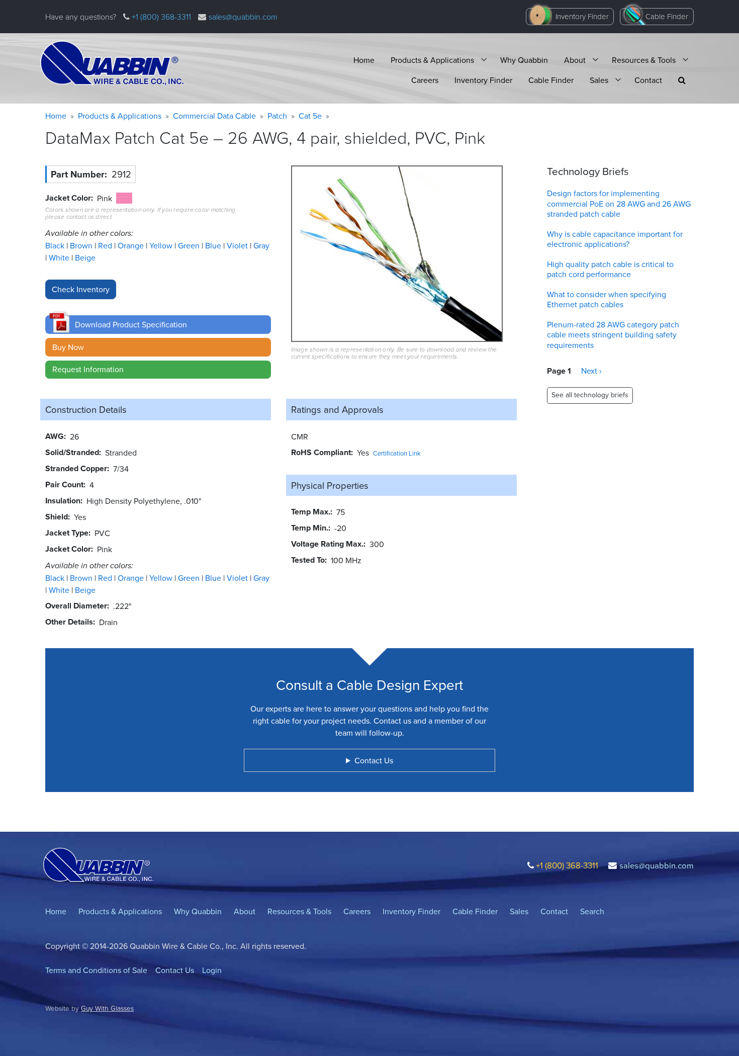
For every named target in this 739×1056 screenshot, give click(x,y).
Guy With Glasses (107, 1008)
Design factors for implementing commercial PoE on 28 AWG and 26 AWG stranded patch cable (619, 204)
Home (364, 59)
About (575, 59)
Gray (261, 245)
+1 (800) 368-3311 (160, 16)
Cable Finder (666, 16)
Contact (648, 79)
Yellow (161, 245)
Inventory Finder (582, 16)
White (60, 257)
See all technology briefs (589, 395)
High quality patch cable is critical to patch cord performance (610, 269)
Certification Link (397, 453)
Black (55, 245)
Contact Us (174, 970)
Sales (599, 79)
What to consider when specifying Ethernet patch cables (606, 299)
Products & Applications (432, 59)
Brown (82, 245)
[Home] (112, 63)
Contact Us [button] (373, 760)
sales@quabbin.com (243, 16)
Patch (277, 115)
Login (212, 970)
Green (190, 245)
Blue (214, 245)
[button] (682, 80)
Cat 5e (310, 115)
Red (106, 245)
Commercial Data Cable (214, 115)
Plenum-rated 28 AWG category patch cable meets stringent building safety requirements (613, 335)
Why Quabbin (524, 59)
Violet (238, 245)
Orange (132, 245)
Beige (85, 257)
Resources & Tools (644, 59)
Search (592, 911)
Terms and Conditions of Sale (96, 970)
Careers (424, 79)
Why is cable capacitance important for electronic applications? (615, 239)
